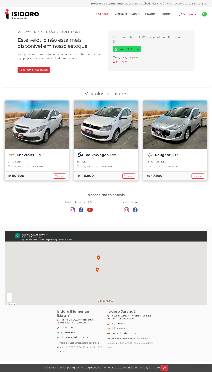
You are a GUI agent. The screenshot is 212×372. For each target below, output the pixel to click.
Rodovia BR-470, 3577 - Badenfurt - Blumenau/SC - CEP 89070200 (76, 321)
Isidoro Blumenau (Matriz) (22, 14)
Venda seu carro (127, 14)
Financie (151, 14)
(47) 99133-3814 (129, 49)
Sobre (166, 14)
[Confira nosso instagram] (72, 209)
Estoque (102, 14)
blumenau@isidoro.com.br (74, 337)
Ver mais (59, 176)
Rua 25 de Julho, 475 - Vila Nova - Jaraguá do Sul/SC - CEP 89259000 (129, 317)
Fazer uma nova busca (34, 69)
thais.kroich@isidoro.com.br (125, 333)
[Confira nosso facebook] (81, 209)
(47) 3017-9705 (118, 323)
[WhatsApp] (204, 14)
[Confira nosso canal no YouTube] (90, 209)
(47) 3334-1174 (124, 61)
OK (164, 367)
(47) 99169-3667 (118, 328)
